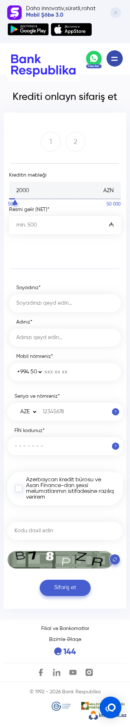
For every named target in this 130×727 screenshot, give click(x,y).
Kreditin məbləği (28, 175)
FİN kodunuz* (29, 430)
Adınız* (24, 322)
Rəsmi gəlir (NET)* (29, 209)
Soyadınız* (28, 287)
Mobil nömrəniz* (34, 356)
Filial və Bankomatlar (65, 628)
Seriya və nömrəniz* (37, 396)
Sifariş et (65, 588)
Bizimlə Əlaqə (65, 639)
